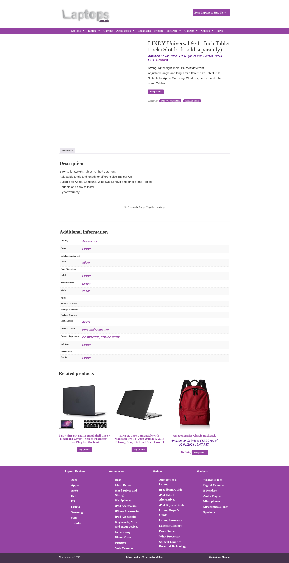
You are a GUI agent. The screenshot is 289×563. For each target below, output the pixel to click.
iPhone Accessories (127, 511)
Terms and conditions (152, 557)
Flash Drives (123, 485)
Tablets (92, 30)
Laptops (76, 30)
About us (226, 557)
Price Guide (167, 531)
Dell (73, 496)
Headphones (123, 500)
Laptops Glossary (170, 525)
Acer (74, 479)
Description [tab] (67, 151)
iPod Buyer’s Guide (171, 505)
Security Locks (192, 101)
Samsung (77, 512)
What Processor (169, 536)
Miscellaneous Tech (215, 506)
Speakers (209, 512)
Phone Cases (123, 537)
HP (73, 501)
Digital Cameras (213, 485)
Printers (158, 30)
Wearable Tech (212, 479)
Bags (118, 479)
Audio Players (212, 496)
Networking (122, 532)
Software (171, 30)
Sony (74, 517)
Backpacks (144, 30)
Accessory (89, 241)
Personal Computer (95, 329)
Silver (86, 262)
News (220, 30)
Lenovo (76, 506)
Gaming (108, 30)
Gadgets (189, 30)
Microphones (211, 501)
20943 (86, 291)
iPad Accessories (126, 505)
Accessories (123, 30)
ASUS (75, 490)
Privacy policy (133, 557)
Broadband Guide (170, 489)
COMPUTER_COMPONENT (101, 337)
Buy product (156, 92)
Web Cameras (124, 548)
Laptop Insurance (170, 520)
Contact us (214, 557)
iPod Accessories (126, 516)
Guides (205, 30)
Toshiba (76, 523)
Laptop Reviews (75, 471)
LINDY (86, 249)
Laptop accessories (170, 101)
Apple (75, 485)
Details (161, 60)
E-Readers (210, 490)
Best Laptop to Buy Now (210, 12)
